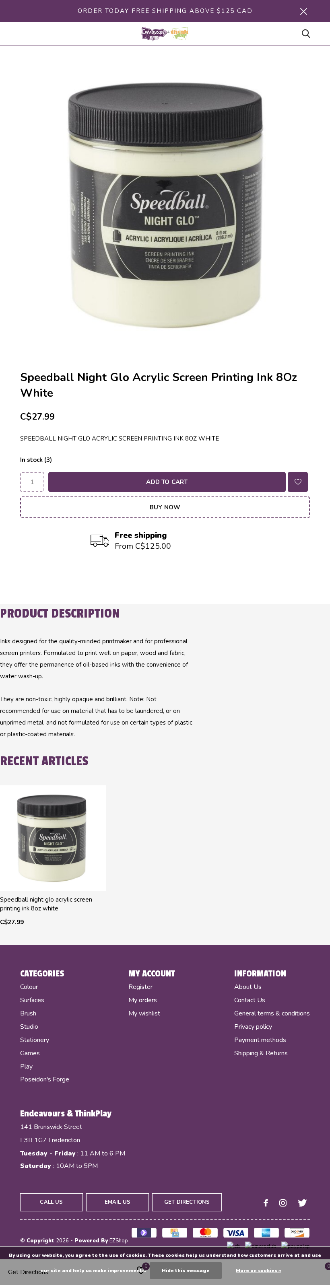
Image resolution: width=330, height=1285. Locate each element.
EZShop (118, 1240)
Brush (28, 1013)
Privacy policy (253, 1026)
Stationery (34, 1040)
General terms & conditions (272, 1013)
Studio (29, 1026)
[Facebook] (266, 1203)
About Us (248, 986)
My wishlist (144, 1013)
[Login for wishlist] (298, 482)
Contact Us (249, 1000)
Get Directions (187, 1202)
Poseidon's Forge (44, 1079)
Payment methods (260, 1040)
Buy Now (165, 507)
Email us (117, 1202)
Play (26, 1066)
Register (140, 986)
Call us (51, 1202)
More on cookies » (258, 1270)
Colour (29, 986)
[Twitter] (302, 1203)
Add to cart (167, 482)
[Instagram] (283, 1203)
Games (30, 1053)
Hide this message (186, 1270)
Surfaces (32, 1000)
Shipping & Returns (261, 1053)
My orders (142, 1000)
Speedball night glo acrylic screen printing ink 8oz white (46, 904)
